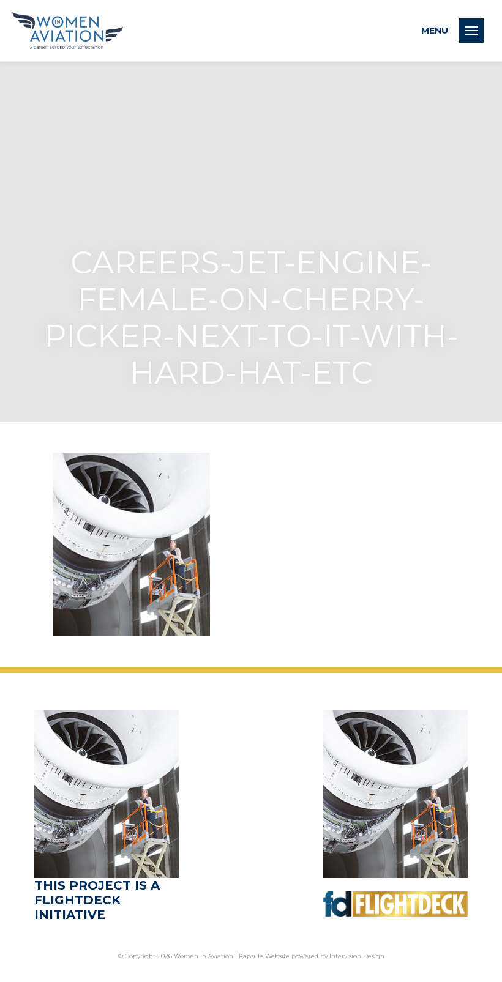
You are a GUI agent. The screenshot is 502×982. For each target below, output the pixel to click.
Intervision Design (356, 956)
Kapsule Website (264, 956)
